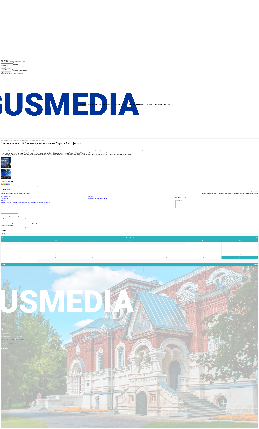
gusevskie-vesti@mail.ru (13, 343)
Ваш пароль (15, 64)
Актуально (90, 196)
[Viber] (7, 184)
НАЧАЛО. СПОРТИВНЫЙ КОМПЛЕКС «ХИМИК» (98, 198)
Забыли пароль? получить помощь (8, 67)
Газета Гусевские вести (8, 140)
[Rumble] (253, 75)
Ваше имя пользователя (18, 62)
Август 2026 (129, 237)
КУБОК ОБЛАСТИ (4, 198)
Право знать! (3, 200)
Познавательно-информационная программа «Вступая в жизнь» (15, 193)
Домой (2, 140)
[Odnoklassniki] (257, 75)
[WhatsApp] (5, 184)
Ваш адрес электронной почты (20, 70)
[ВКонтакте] (1, 184)
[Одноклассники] (3, 184)
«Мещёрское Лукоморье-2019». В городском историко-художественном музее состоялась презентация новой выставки (230, 193)
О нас (2, 340)
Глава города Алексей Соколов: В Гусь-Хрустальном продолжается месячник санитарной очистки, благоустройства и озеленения (25, 202)
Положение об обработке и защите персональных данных (12, 339)
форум (8, 189)
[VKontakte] (255, 75)
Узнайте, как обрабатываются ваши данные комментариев (38, 227)
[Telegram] (9, 184)
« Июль (3, 264)
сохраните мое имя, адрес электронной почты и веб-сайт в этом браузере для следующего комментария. (26, 223)
